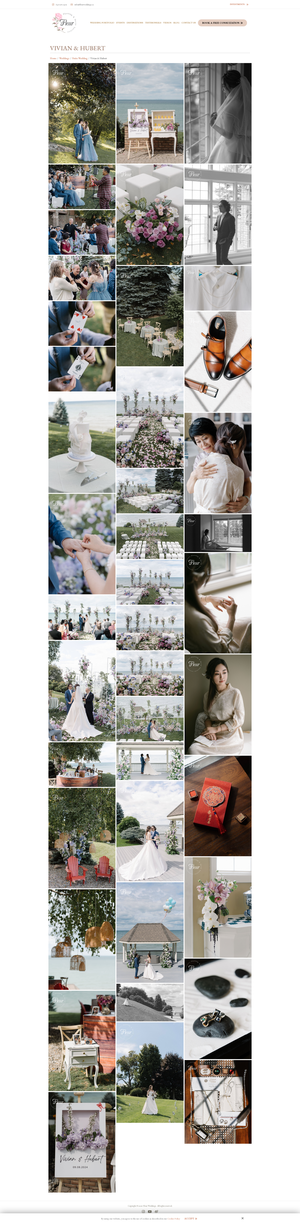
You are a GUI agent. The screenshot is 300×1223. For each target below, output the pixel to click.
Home (53, 58)
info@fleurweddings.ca (84, 4)
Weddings (64, 58)
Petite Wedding (80, 58)
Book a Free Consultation (221, 23)
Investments (237, 4)
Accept (189, 1218)
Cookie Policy (173, 1218)
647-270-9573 (61, 4)
